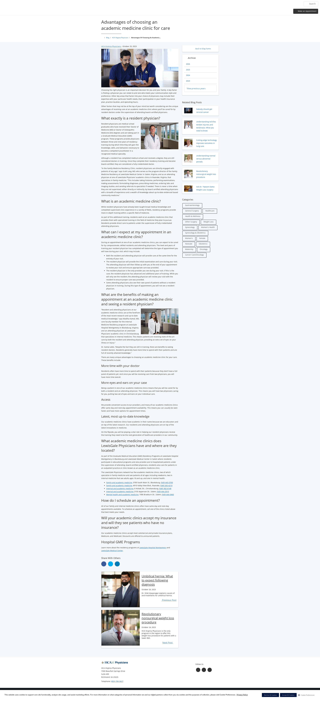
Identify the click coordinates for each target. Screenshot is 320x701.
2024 (188, 75)
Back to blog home (203, 48)
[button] (306, 695)
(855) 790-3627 (117, 681)
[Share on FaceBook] (103, 563)
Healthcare (209, 211)
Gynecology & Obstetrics (195, 233)
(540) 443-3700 (167, 482)
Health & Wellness (192, 216)
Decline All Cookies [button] (270, 695)
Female (202, 238)
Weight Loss (209, 222)
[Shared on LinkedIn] (117, 563)
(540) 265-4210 (166, 485)
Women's (189, 238)
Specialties (265, 3)
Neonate (188, 244)
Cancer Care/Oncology (194, 255)
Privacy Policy (242, 694)
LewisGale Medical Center (112, 550)
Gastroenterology (192, 205)
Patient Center (279, 3)
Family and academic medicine (119, 482)
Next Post (167, 642)
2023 (188, 81)
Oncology (204, 249)
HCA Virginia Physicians (111, 46)
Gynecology (190, 227)
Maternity (189, 249)
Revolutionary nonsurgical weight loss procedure (158, 618)
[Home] (225, 4)
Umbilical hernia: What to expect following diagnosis (157, 580)
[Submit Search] (306, 3)
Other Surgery (191, 222)
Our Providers (249, 3)
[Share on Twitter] (110, 563)
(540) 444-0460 (168, 494)
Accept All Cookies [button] (288, 695)
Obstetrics (203, 244)
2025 (188, 69)
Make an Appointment (306, 11)
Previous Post (168, 600)
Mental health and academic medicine (122, 494)
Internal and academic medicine (119, 488)
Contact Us (295, 3)
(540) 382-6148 (165, 488)
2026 (188, 64)
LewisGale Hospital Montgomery (152, 547)
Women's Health (208, 227)
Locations (235, 3)
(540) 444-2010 (163, 491)
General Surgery (192, 211)
